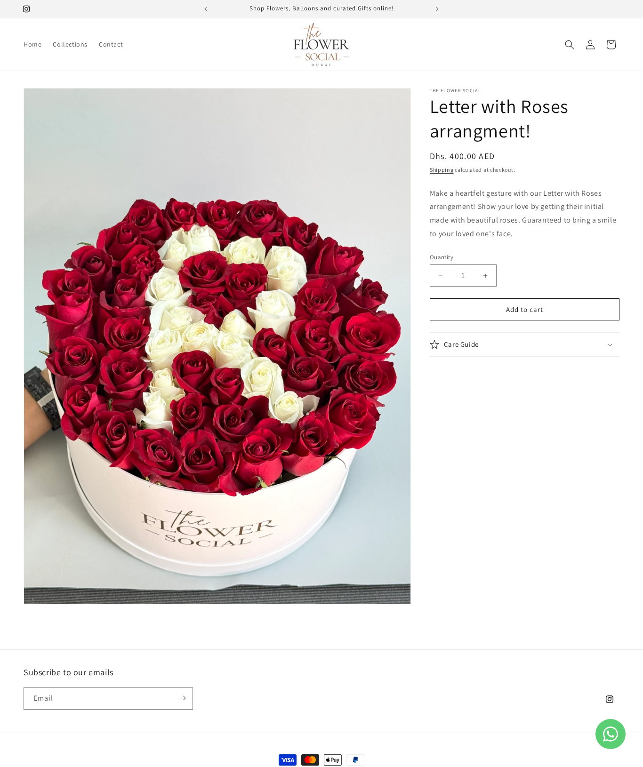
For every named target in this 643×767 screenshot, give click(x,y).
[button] (569, 44)
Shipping (442, 169)
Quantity (441, 257)
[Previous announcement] (205, 9)
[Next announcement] (437, 9)
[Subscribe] (182, 698)
